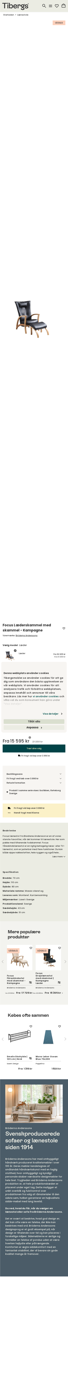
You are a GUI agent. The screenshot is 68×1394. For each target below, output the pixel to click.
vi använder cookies (46, 696)
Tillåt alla (34, 721)
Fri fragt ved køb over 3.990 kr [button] (22, 778)
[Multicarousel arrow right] (65, 961)
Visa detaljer (50, 713)
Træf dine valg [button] (34, 748)
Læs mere (57, 857)
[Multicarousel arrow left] (2, 961)
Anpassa (32, 727)
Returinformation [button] (16, 782)
